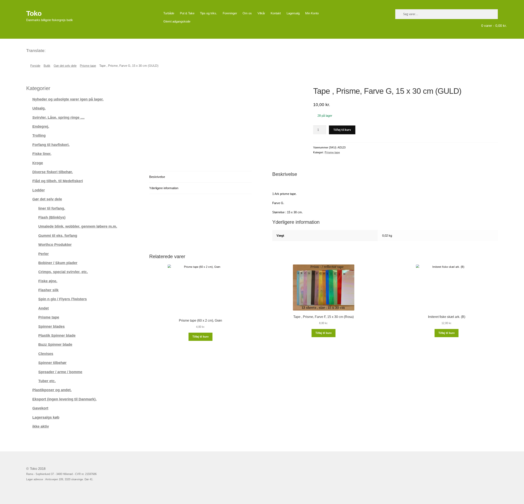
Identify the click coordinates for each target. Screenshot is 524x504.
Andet (43, 308)
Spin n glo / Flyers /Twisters (62, 299)
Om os (247, 13)
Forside (35, 65)
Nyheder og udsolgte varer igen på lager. (68, 99)
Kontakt (276, 13)
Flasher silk (48, 290)
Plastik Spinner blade (57, 335)
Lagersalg (293, 13)
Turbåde (168, 13)
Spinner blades (51, 326)
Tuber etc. (47, 381)
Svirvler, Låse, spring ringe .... (58, 117)
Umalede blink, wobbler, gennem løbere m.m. (77, 226)
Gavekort (40, 408)
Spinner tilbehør (52, 362)
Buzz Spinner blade (55, 344)
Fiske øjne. (47, 281)
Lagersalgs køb (45, 417)
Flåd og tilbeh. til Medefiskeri (57, 181)
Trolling (39, 135)
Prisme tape (88, 65)
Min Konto (312, 13)
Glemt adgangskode (176, 21)
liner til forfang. (51, 208)
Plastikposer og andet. (52, 390)
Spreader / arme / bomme (60, 372)
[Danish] (49, 50)
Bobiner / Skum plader (57, 263)
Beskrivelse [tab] (157, 177)
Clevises (45, 353)
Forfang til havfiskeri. (51, 144)
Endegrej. (40, 126)
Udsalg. (39, 108)
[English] (54, 50)
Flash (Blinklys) (52, 217)
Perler (43, 254)
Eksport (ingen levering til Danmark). (64, 399)
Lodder (38, 190)
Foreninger (230, 13)
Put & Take (187, 13)
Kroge (37, 163)
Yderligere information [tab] (163, 188)
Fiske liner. (41, 153)
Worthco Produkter (55, 244)
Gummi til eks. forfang (57, 235)
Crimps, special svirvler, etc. (63, 272)
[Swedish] (65, 50)
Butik (47, 65)
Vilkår (261, 13)
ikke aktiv (40, 426)
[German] (59, 50)
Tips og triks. (208, 13)
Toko (34, 13)
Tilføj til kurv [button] (200, 336)
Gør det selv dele (65, 65)
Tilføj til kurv (342, 130)
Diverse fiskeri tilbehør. (52, 172)
